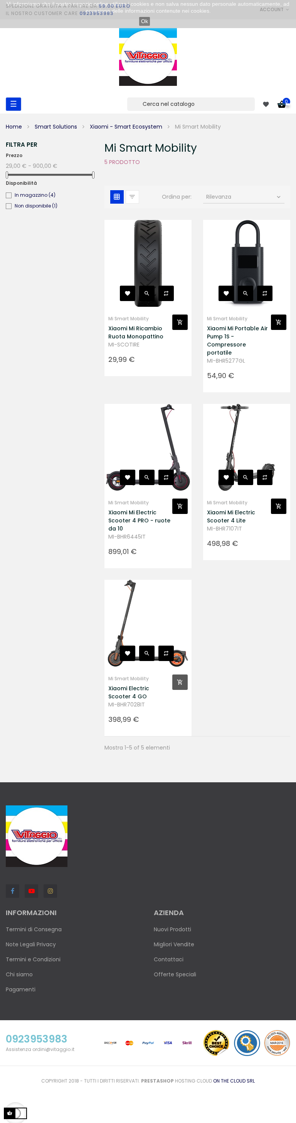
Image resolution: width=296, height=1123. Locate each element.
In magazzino (35, 195)
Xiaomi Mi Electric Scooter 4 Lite (231, 516)
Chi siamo (19, 974)
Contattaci (168, 959)
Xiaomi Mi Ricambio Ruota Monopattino (135, 332)
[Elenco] (132, 197)
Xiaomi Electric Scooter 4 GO (128, 692)
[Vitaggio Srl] (148, 57)
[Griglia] (117, 197)
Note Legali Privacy (31, 944)
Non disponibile (36, 206)
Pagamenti (20, 989)
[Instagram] (50, 891)
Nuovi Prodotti (172, 929)
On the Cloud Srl (234, 1081)
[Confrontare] (166, 293)
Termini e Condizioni (33, 959)
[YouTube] (31, 891)
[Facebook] (12, 891)
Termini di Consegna (34, 929)
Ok (144, 21)
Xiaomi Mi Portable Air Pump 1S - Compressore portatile (237, 340)
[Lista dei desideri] (127, 293)
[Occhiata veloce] (147, 293)
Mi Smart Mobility (128, 318)
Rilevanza (244, 197)
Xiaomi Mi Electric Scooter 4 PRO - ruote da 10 (139, 520)
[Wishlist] (265, 104)
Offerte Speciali (175, 974)
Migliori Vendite (174, 944)
